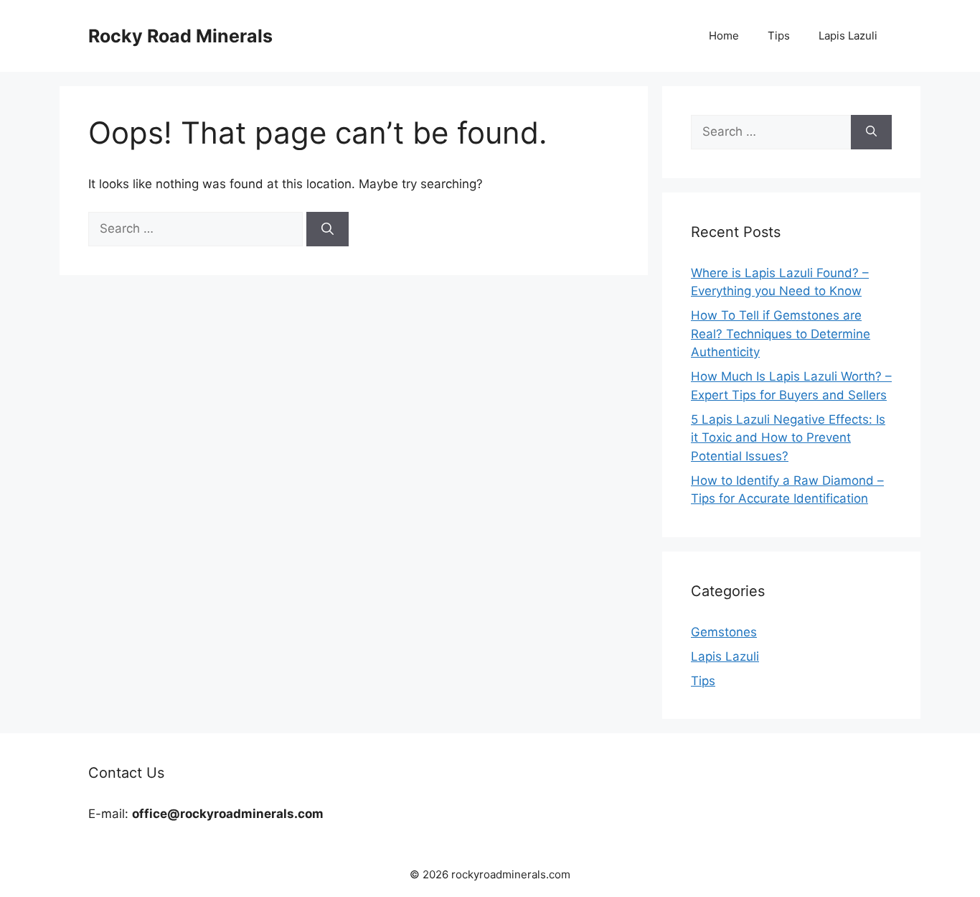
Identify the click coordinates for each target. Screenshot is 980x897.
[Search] (327, 229)
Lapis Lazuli (848, 35)
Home (724, 35)
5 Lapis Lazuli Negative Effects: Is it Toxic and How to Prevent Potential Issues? (788, 437)
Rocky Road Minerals (180, 36)
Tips (779, 35)
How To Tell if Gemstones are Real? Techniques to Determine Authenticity (780, 333)
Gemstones (724, 632)
